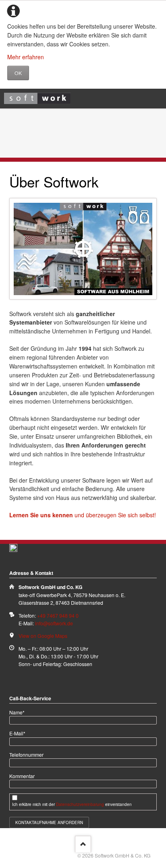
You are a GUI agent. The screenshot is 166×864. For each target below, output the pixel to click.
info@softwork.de (54, 623)
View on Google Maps (43, 635)
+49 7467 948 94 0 (58, 615)
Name (19, 712)
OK (18, 72)
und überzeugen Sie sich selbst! (82, 515)
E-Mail (19, 733)
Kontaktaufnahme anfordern (49, 822)
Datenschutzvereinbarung (80, 804)
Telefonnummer (26, 754)
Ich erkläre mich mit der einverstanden (72, 804)
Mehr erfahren (25, 57)
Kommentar (22, 775)
